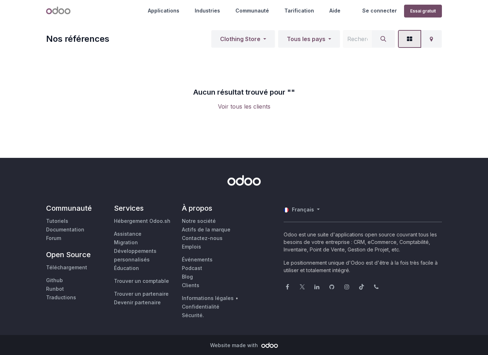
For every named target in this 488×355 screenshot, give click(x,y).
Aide (334, 11)
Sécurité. (193, 315)
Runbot (55, 289)
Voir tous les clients (244, 106)
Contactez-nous (202, 238)
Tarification (299, 11)
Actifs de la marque (206, 229)
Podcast (192, 268)
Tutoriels (57, 221)
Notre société (199, 221)
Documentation (65, 229)
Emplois (191, 247)
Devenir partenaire (137, 302)
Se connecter (379, 11)
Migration (126, 242)
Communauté (252, 11)
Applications (163, 11)
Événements (197, 259)
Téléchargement (66, 267)
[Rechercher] (383, 39)
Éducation (126, 268)
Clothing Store (240, 38)
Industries (207, 11)
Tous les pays (306, 38)
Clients (190, 285)
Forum (53, 238)
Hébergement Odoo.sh (142, 221)
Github (54, 280)
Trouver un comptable (141, 281)
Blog (187, 277)
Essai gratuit (423, 11)
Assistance (127, 234)
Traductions (61, 297)
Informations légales (208, 298)
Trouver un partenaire (141, 294)
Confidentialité (200, 307)
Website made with (234, 345)
